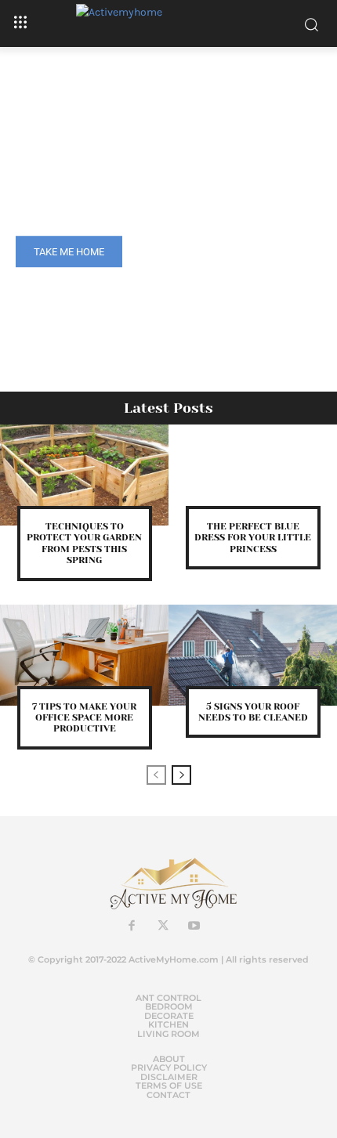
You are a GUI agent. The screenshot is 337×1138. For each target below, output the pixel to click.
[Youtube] (194, 926)
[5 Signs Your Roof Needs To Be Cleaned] (252, 655)
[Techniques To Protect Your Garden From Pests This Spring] (84, 475)
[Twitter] (163, 926)
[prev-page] (156, 775)
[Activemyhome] (168, 23)
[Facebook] (131, 926)
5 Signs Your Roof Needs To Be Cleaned (253, 712)
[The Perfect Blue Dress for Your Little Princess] (252, 475)
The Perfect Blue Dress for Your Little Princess (252, 538)
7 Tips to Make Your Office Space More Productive (84, 718)
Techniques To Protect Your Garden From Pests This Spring (84, 543)
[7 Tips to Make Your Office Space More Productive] (84, 655)
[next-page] (181, 775)
